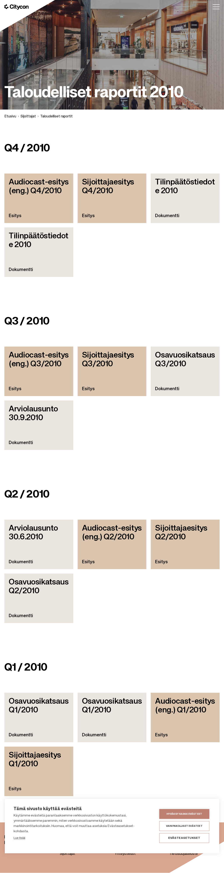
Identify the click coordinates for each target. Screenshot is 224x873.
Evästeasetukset (184, 838)
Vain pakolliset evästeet (184, 826)
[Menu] (216, 6)
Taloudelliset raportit (56, 116)
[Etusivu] (16, 7)
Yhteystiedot (125, 854)
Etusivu (10, 116)
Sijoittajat (28, 116)
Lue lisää (19, 838)
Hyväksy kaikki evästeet (184, 814)
